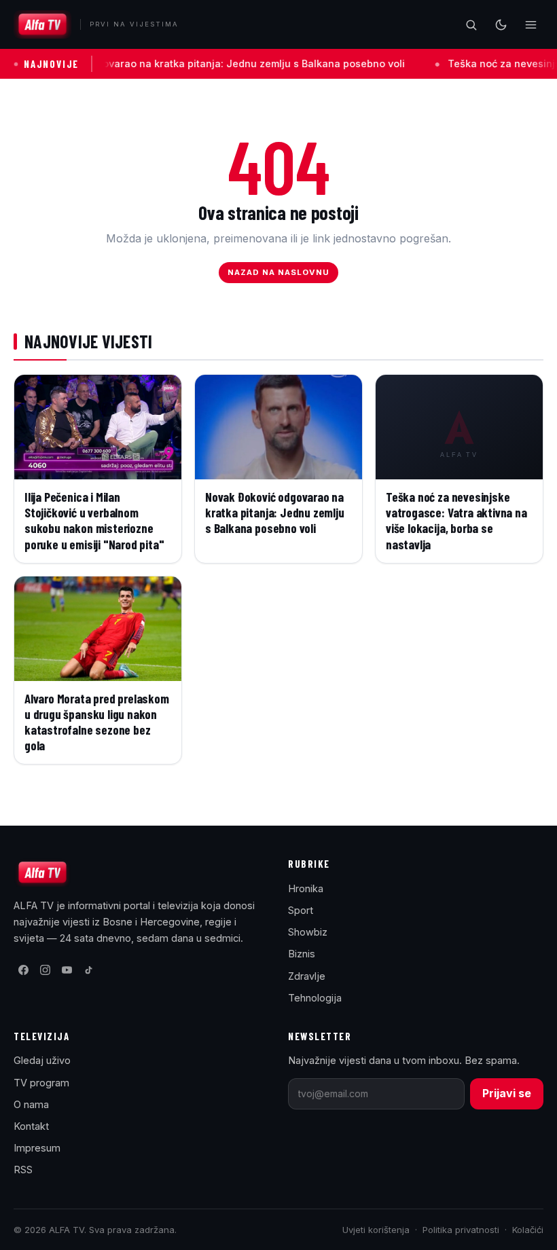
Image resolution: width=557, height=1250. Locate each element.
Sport (300, 910)
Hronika (305, 888)
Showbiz (307, 932)
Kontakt (31, 1126)
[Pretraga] (471, 24)
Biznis (301, 953)
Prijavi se (506, 1093)
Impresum (37, 1148)
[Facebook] (23, 969)
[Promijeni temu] (501, 24)
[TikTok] (88, 969)
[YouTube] (66, 969)
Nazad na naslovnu (279, 272)
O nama (31, 1104)
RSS (23, 1169)
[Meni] (530, 24)
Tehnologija (315, 998)
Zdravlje (306, 976)
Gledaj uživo (42, 1060)
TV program (41, 1082)
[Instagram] (44, 969)
